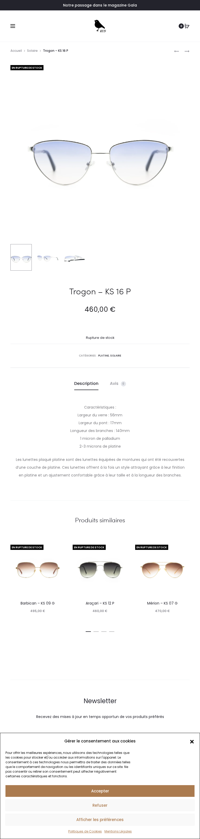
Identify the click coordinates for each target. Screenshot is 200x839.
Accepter (100, 791)
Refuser (100, 805)
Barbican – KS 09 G (38, 603)
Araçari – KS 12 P (100, 603)
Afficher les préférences (100, 819)
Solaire (32, 50)
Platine (103, 356)
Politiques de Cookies (85, 831)
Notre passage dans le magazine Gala (100, 5)
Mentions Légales (118, 831)
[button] (192, 741)
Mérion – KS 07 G (162, 603)
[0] (187, 26)
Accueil (16, 50)
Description (86, 383)
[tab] (86, 383)
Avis (117, 383)
